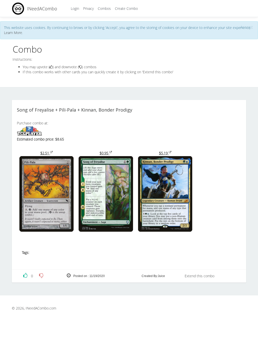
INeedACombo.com (41, 308)
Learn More (13, 32)
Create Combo (126, 8)
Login (75, 8)
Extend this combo (199, 275)
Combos (104, 8)
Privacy (88, 8)
